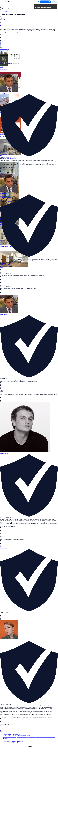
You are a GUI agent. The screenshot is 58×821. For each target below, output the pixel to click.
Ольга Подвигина (4, 548)
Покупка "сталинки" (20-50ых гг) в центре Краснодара (15, 742)
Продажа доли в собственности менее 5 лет (13, 741)
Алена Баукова (3, 640)
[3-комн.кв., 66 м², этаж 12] (8, 55)
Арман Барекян (3, 93)
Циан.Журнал (7, 5)
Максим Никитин (4, 453)
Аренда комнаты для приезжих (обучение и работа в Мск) (16, 735)
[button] (55, 5)
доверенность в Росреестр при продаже (12, 740)
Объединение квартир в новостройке (11, 734)
